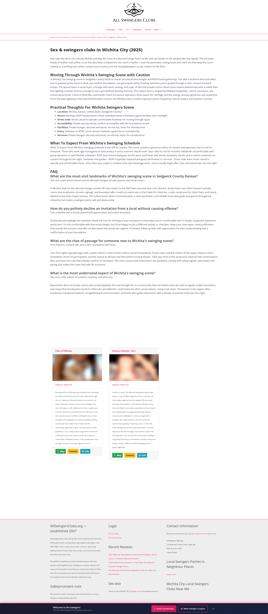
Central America (63, 37)
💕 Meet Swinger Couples (193, 608)
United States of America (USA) (83, 37)
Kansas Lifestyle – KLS (123, 350)
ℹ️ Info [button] (85, 451)
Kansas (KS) (102, 37)
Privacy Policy (113, 533)
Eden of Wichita (63, 350)
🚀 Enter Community (164, 608)
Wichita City (68, 385)
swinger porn (135, 591)
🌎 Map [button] (61, 451)
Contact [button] (73, 451)
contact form (200, 533)
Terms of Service (115, 538)
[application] (160, 29)
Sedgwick (112, 37)
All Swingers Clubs (134, 20)
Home (52, 37)
